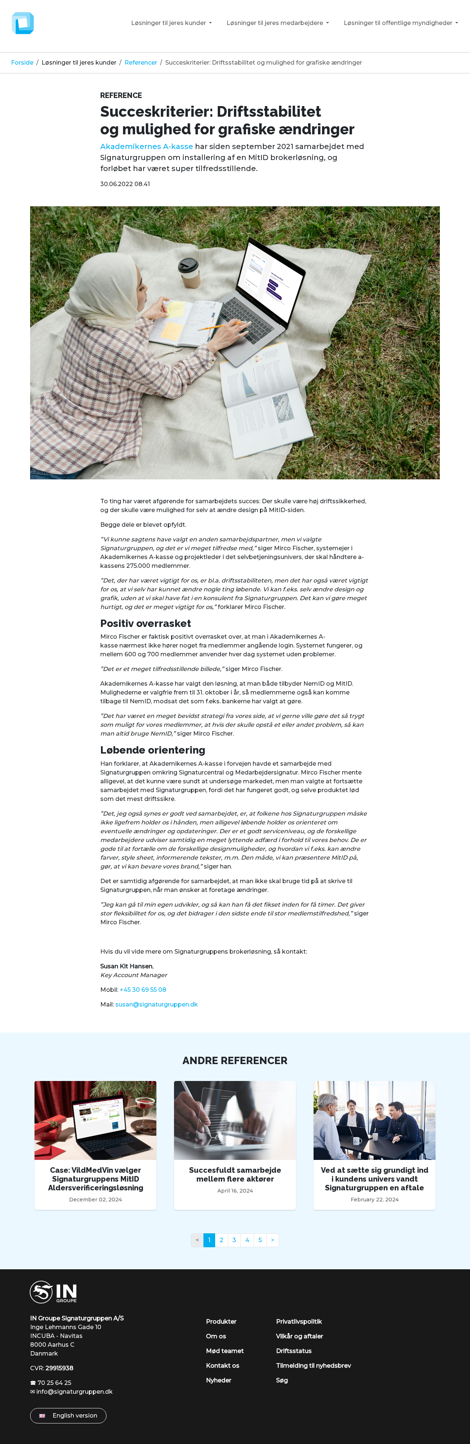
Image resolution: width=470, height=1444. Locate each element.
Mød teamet (225, 1350)
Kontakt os (222, 1365)
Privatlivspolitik (299, 1321)
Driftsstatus (294, 1350)
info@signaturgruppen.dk (74, 1391)
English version (74, 1415)
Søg (282, 1380)
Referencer (140, 62)
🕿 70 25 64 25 (50, 1382)
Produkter (221, 1321)
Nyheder (218, 1380)
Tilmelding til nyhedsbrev (313, 1365)
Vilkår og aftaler (299, 1336)
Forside (22, 62)
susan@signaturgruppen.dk (156, 1004)
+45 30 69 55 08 (143, 989)
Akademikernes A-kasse (146, 146)
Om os (216, 1336)
